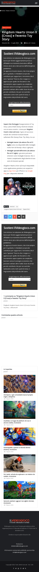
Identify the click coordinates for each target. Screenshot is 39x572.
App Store (12, 171)
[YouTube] (18, 568)
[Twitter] (16, 568)
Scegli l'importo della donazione (19, 102)
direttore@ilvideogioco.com (19, 546)
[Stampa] (23, 217)
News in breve (10, 11)
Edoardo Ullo (6, 43)
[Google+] (15, 217)
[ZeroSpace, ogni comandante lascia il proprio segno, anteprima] (19, 384)
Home (3, 11)
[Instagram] (21, 568)
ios (17, 206)
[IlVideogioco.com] (9, 2)
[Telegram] (23, 568)
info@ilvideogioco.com (19, 552)
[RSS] (25, 568)
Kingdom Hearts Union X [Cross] (12, 209)
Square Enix (26, 209)
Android (12, 206)
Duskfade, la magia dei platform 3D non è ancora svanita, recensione (17, 422)
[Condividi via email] (19, 217)
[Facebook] (13, 568)
